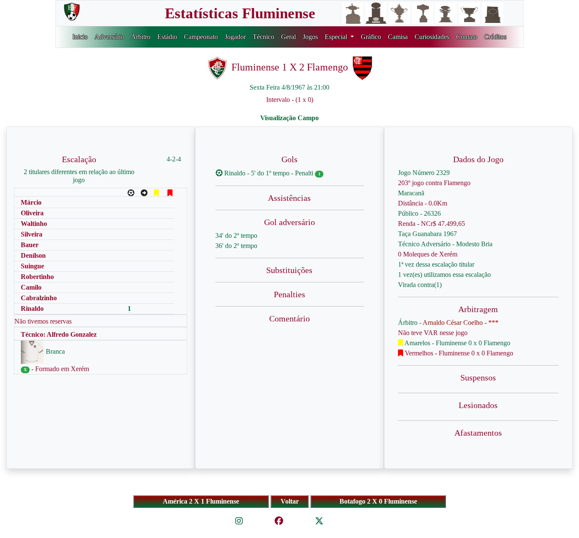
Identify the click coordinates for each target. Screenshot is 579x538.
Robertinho (37, 276)
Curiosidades (432, 36)
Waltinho (34, 223)
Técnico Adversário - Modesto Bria (445, 244)
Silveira (31, 234)
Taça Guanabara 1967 (427, 233)
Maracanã (411, 193)
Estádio (167, 36)
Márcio (31, 202)
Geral (288, 36)
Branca (54, 351)
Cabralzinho (39, 297)
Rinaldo (32, 308)
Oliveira (32, 213)
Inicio (80, 36)
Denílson (33, 255)
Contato (466, 36)
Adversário (109, 36)
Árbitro (140, 36)
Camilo (31, 287)
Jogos (310, 36)
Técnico (263, 36)
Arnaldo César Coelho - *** (460, 322)
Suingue (32, 266)
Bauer (30, 244)
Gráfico (371, 36)
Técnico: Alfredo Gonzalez (59, 334)
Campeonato (201, 36)
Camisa (398, 36)
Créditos (495, 36)
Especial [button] (337, 36)
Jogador (235, 36)
